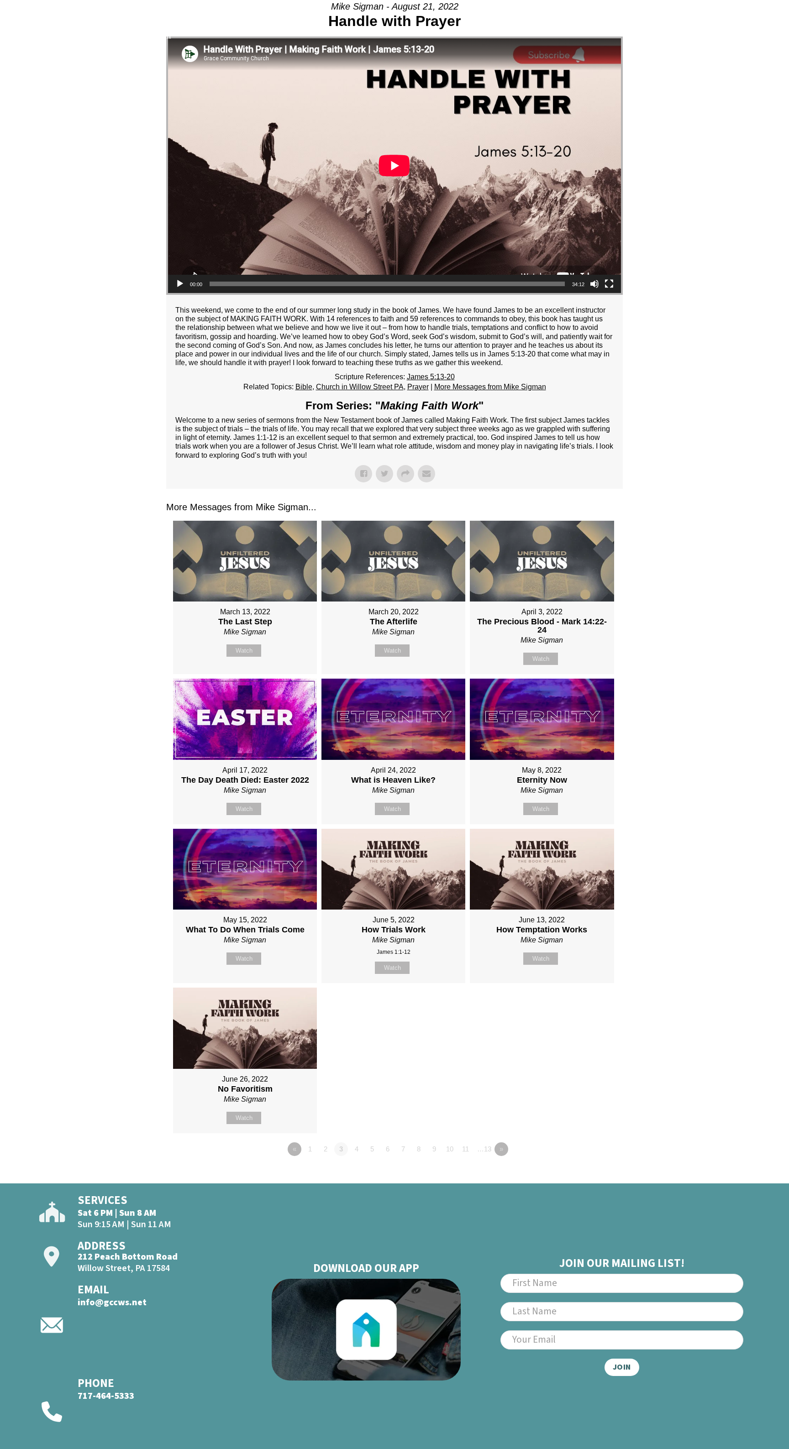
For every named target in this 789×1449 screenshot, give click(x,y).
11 (465, 1149)
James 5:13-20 (431, 377)
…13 (484, 1149)
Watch (244, 650)
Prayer (418, 387)
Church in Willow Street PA (360, 387)
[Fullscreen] (609, 283)
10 (449, 1149)
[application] (394, 165)
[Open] (736, 30)
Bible (303, 387)
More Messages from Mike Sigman (490, 387)
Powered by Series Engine (589, 1174)
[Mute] (594, 283)
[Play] (179, 283)
